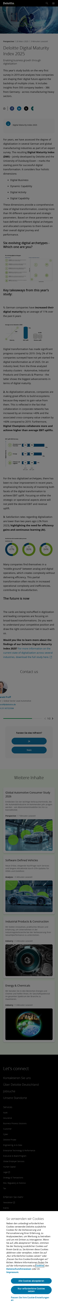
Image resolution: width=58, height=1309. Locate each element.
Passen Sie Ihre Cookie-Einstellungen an (30, 1298)
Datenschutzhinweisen (18, 1268)
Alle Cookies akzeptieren (31, 1280)
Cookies (40, 1265)
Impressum (12, 1272)
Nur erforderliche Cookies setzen (31, 1290)
